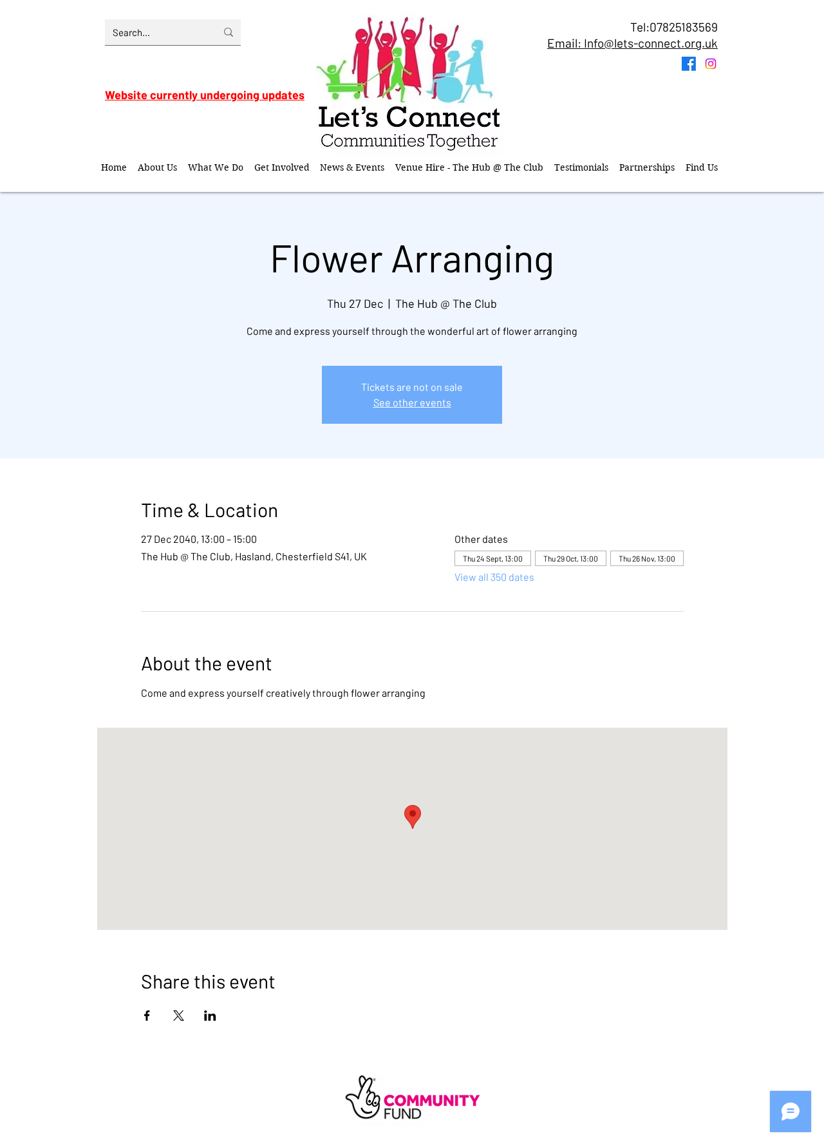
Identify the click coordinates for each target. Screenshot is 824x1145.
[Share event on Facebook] (147, 1015)
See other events (412, 402)
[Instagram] (711, 64)
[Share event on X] (179, 1015)
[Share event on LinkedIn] (210, 1015)
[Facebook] (689, 64)
